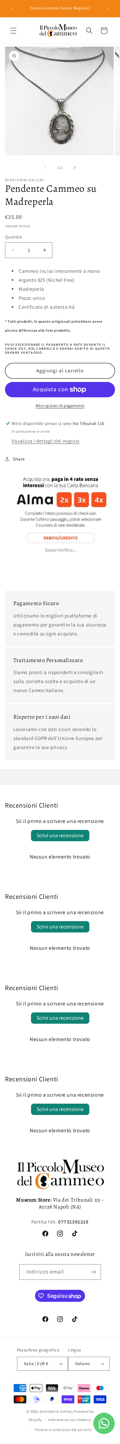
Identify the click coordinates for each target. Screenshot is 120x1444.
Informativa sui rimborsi (69, 1419)
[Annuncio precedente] (12, 8)
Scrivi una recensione (60, 835)
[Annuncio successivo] (107, 8)
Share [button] (19, 459)
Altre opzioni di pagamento (60, 405)
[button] (13, 30)
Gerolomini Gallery (56, 1411)
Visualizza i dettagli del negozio (46, 441)
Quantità (13, 237)
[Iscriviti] (93, 1272)
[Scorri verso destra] (74, 167)
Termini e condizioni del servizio (63, 1429)
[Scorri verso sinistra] (45, 167)
